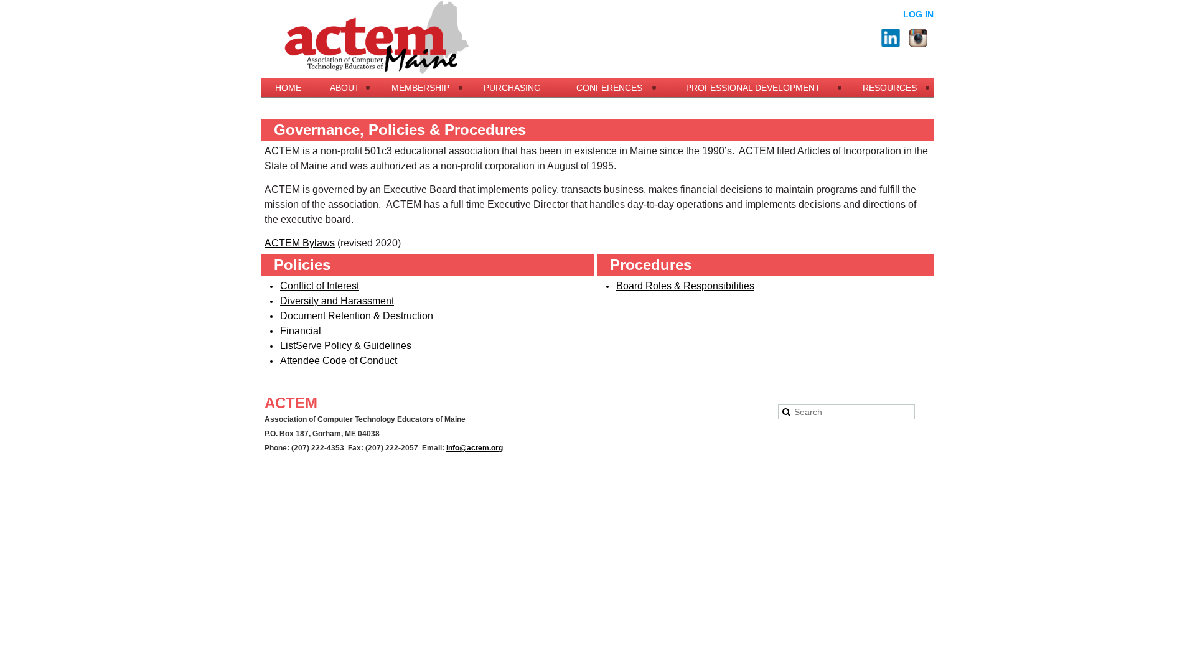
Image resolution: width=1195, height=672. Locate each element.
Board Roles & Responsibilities (685, 286)
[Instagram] (918, 38)
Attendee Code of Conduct (338, 360)
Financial (300, 330)
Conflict (319, 286)
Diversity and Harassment (337, 301)
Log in (918, 14)
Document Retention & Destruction (356, 315)
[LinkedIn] (890, 38)
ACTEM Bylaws (300, 243)
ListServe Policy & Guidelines (345, 345)
